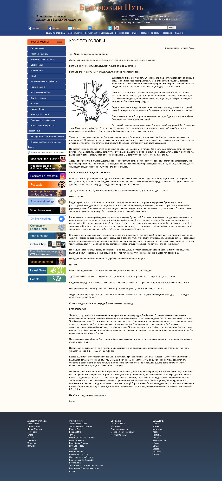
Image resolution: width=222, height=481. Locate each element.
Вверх (72, 401)
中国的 (132, 16)
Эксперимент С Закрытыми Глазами (47, 136)
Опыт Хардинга (118, 424)
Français (140, 16)
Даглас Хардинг (108, 33)
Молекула (157, 429)
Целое (156, 454)
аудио (135, 33)
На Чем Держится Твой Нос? (44, 81)
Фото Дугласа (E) (119, 435)
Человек (156, 424)
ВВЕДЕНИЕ (158, 421)
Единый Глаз (37, 65)
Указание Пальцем (39, 54)
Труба (33, 76)
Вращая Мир (37, 70)
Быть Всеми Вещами (40, 92)
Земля (156, 446)
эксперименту (99, 395)
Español (131, 22)
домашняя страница (55, 33)
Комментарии (91, 33)
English (124, 16)
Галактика (157, 451)
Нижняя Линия (37, 109)
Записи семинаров (119, 429)
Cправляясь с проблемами (43, 120)
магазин (179, 33)
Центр (156, 438)
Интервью (115, 426)
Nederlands (155, 19)
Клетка (156, 426)
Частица (157, 435)
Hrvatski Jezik (127, 19)
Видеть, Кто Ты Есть (40, 114)
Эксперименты (75, 33)
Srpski (123, 22)
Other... (149, 22)
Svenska (141, 22)
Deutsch (149, 16)
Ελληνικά (159, 16)
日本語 (146, 19)
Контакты (155, 33)
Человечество (159, 440)
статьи (144, 33)
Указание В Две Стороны (42, 59)
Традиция (167, 33)
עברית (167, 16)
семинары (124, 33)
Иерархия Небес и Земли (123, 432)
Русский (173, 19)
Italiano (138, 19)
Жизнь (156, 443)
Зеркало (34, 103)
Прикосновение (38, 87)
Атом (155, 432)
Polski (165, 19)
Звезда (156, 449)
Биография (116, 421)
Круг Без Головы (38, 98)
